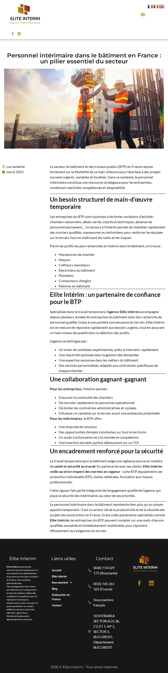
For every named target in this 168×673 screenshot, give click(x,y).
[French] (150, 6)
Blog (54, 588)
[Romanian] (156, 6)
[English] (162, 6)
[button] (142, 14)
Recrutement (60, 582)
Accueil (56, 570)
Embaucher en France (61, 597)
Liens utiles (63, 558)
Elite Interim (59, 576)
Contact (56, 605)
